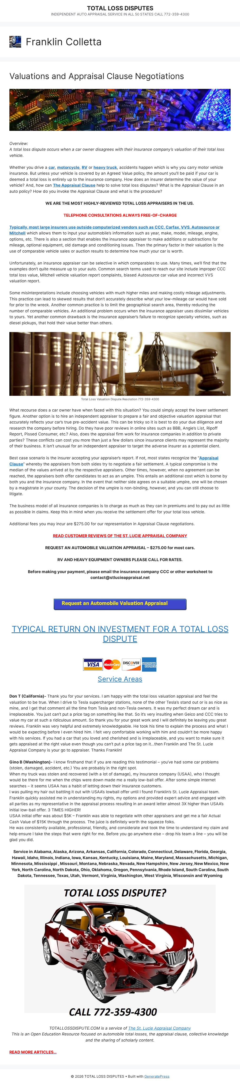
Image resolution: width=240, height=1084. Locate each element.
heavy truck (105, 167)
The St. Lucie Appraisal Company (159, 1028)
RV (84, 167)
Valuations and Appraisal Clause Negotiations (96, 76)
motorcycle (68, 167)
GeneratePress (156, 1076)
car (52, 167)
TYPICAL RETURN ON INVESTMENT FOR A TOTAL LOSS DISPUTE (120, 634)
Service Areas (120, 679)
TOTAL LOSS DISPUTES (120, 8)
